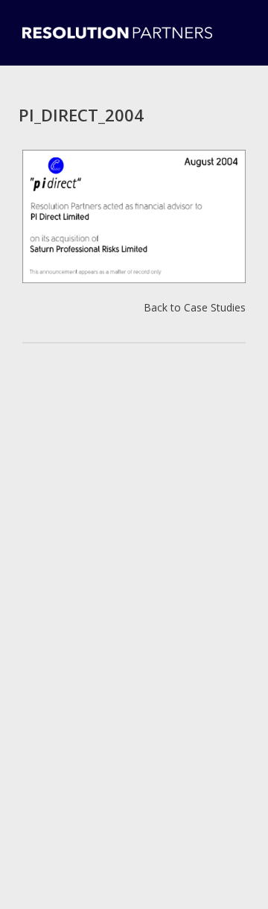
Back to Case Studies (195, 307)
